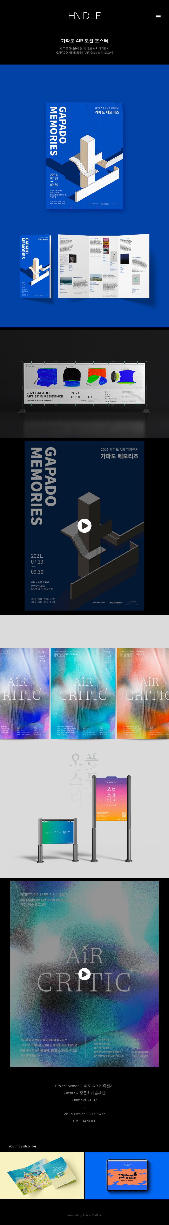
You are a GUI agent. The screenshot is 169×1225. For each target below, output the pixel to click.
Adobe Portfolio (92, 1215)
